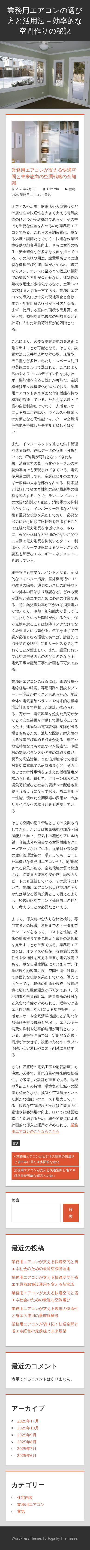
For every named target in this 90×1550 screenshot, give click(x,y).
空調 (15, 1143)
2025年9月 (26, 1434)
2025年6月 (26, 1455)
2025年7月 (26, 1448)
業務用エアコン (31, 194)
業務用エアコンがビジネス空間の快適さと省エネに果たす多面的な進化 (44, 1160)
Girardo (53, 189)
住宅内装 (25, 1497)
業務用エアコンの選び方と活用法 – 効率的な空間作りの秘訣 (45, 21)
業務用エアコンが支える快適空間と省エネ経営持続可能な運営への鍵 (44, 1174)
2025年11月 (28, 1421)
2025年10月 (28, 1428)
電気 (47, 194)
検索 (15, 1200)
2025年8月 (26, 1441)
